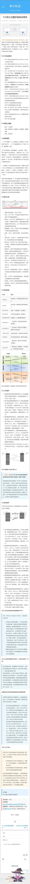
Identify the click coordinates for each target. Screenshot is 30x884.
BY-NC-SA (8, 808)
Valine (27, 870)
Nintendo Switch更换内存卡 (22, 826)
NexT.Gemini (22, 879)
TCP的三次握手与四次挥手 (10, 794)
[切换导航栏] (3, 7)
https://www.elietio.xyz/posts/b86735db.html (14, 804)
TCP (13, 815)
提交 (25, 859)
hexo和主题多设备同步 (8, 826)
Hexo (7, 879)
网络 (17, 815)
